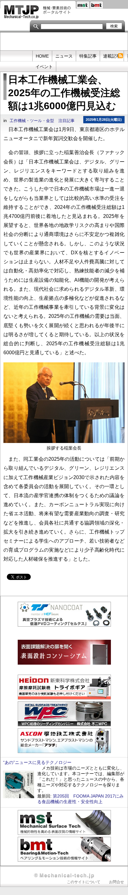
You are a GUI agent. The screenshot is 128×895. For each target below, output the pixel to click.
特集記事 (88, 56)
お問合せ (116, 882)
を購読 (120, 56)
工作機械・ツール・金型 (32, 121)
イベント (44, 66)
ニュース (64, 56)
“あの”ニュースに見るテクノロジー (37, 762)
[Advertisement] (64, 41)
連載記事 (112, 56)
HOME (42, 56)
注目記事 (66, 121)
